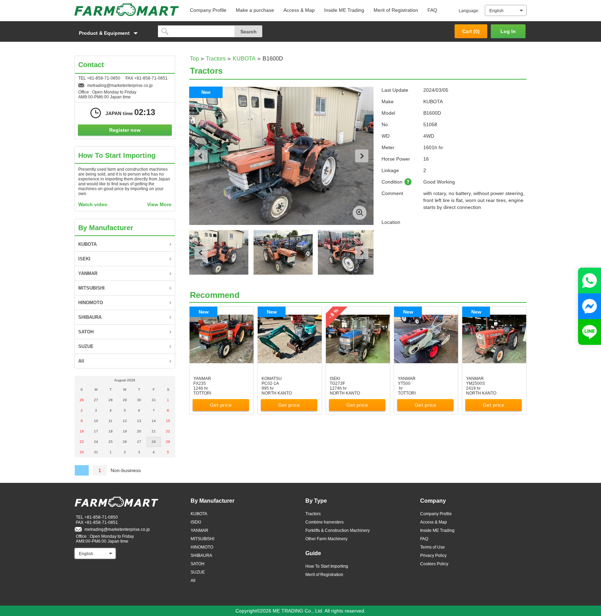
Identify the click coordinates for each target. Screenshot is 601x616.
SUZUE (86, 346)
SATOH (86, 331)
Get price (221, 405)
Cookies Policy (434, 563)
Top (194, 59)
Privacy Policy (433, 555)
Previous (201, 155)
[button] (112, 33)
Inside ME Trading (344, 10)
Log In (508, 31)
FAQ (432, 10)
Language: (469, 10)
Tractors (216, 59)
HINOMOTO (90, 302)
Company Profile (208, 10)
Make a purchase (255, 10)
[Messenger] (589, 306)
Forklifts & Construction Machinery (337, 530)
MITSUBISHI (91, 288)
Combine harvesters (324, 522)
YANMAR (87, 273)
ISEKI (84, 258)
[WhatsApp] (589, 280)
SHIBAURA (90, 317)
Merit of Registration (396, 10)
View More (159, 204)
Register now (125, 130)
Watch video (92, 204)
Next (361, 155)
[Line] (589, 332)
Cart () (471, 31)
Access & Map (299, 10)
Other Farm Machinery (326, 538)
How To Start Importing (326, 566)
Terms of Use (432, 547)
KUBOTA (244, 59)
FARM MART (126, 9)
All (81, 361)
